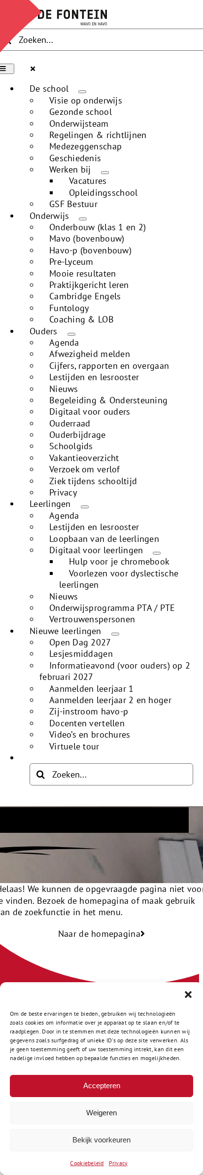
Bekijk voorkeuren (101, 1140)
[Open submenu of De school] (82, 91)
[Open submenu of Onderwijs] (83, 218)
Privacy (118, 1163)
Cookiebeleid (86, 1163)
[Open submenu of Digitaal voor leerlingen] (157, 553)
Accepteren (101, 1085)
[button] (188, 994)
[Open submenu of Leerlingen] (85, 506)
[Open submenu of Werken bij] (105, 172)
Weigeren (101, 1112)
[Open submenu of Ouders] (71, 334)
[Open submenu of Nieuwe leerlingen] (115, 634)
